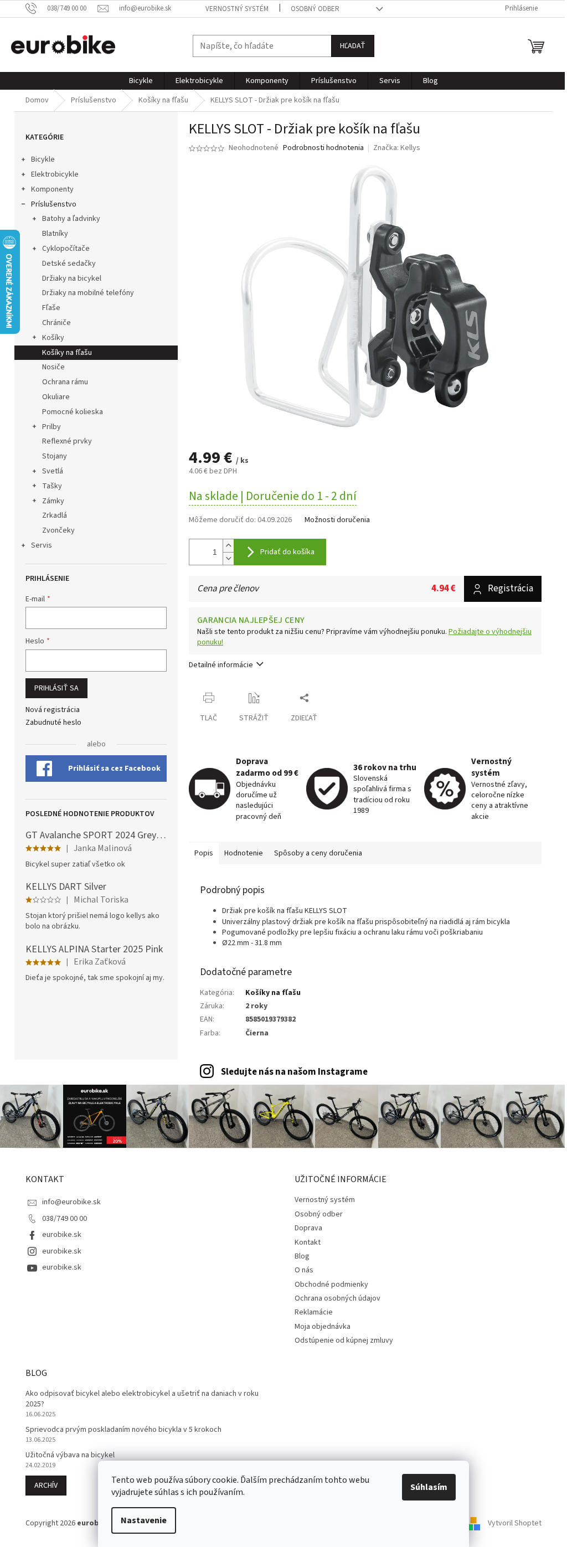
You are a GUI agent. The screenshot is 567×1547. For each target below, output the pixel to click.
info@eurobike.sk (71, 1202)
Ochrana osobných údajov (337, 1298)
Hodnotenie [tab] (243, 853)
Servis (41, 545)
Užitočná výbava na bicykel (70, 1455)
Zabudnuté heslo (53, 723)
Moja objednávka (322, 1326)
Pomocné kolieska (72, 411)
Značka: (396, 147)
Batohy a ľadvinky (71, 218)
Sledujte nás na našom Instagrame (294, 1072)
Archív (46, 1485)
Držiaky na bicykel (71, 278)
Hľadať (352, 45)
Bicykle (43, 159)
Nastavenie (144, 1520)
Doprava (308, 1228)
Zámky (53, 501)
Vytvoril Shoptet (515, 1523)
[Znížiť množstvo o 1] (228, 558)
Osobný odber (315, 9)
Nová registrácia (52, 710)
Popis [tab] (203, 853)
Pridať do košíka (287, 552)
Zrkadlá (54, 515)
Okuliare (56, 397)
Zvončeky (58, 530)
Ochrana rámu (65, 382)
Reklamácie (314, 1312)
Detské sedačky (69, 263)
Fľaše (51, 307)
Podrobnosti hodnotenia (323, 148)
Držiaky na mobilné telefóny (88, 292)
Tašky (52, 486)
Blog (302, 1256)
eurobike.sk (61, 1234)
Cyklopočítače (66, 248)
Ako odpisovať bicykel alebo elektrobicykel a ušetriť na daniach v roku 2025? (142, 1399)
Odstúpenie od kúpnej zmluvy (344, 1340)
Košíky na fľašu (67, 352)
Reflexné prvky (67, 441)
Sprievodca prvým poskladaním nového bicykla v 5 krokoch (123, 1430)
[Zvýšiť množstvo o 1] (228, 545)
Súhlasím (428, 1487)
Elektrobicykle (55, 174)
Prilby (51, 426)
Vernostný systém (237, 9)
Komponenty (52, 189)
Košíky (53, 337)
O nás (304, 1270)
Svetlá (52, 471)
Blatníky (55, 233)
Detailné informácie (221, 665)
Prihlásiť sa (56, 688)
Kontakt (308, 1242)
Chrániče (56, 322)
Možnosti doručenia (337, 520)
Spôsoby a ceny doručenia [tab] (318, 853)
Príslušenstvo (53, 204)
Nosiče (53, 367)
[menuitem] (141, 81)
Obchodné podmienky (331, 1284)
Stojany (54, 456)
